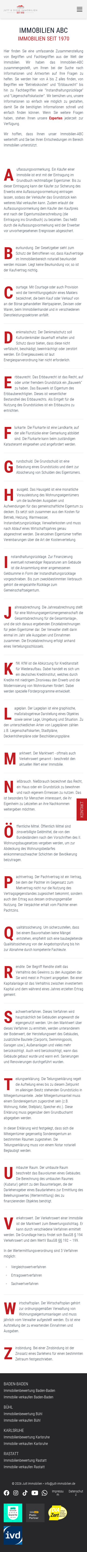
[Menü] (79, 9)
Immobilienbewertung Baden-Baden (29, 1390)
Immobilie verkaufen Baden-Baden (28, 1397)
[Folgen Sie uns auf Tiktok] (25, 1493)
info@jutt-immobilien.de (60, 1483)
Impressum (58, 1492)
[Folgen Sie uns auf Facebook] (6, 1493)
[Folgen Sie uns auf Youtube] (35, 1493)
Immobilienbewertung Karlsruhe (27, 1437)
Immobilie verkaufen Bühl (22, 1420)
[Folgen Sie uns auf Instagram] (16, 1493)
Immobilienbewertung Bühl (23, 1414)
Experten (55, 118)
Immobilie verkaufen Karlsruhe (26, 1443)
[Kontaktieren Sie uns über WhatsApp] (44, 1493)
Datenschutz (76, 1492)
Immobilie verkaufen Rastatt (24, 1467)
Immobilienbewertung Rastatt (25, 1460)
